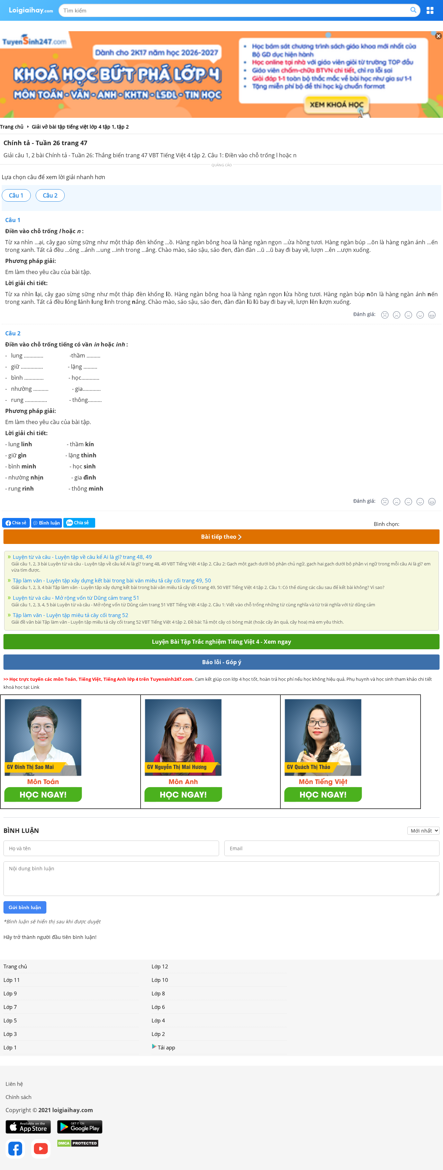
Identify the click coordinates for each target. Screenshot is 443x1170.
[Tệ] (396, 314)
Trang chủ (15, 966)
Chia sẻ (18, 523)
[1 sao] (405, 523)
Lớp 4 (158, 1020)
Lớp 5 (10, 1020)
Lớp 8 (158, 993)
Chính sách (18, 1096)
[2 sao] (413, 523)
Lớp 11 (11, 979)
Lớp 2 (158, 1033)
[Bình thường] (408, 314)
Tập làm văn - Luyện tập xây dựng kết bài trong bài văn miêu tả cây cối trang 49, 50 (112, 580)
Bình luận (49, 523)
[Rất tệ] (384, 314)
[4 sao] (430, 523)
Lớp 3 (10, 1033)
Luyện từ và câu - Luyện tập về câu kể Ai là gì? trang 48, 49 (82, 556)
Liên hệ (14, 1083)
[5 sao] (438, 523)
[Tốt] (420, 314)
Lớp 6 (158, 1006)
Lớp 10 (160, 979)
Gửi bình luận (25, 907)
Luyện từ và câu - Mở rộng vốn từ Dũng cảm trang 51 (76, 597)
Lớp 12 (160, 966)
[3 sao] (421, 523)
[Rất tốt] (431, 314)
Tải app (166, 1047)
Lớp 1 (10, 1047)
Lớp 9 (10, 993)
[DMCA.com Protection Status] (78, 1149)
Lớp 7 (10, 1006)
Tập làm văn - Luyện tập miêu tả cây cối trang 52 (70, 615)
